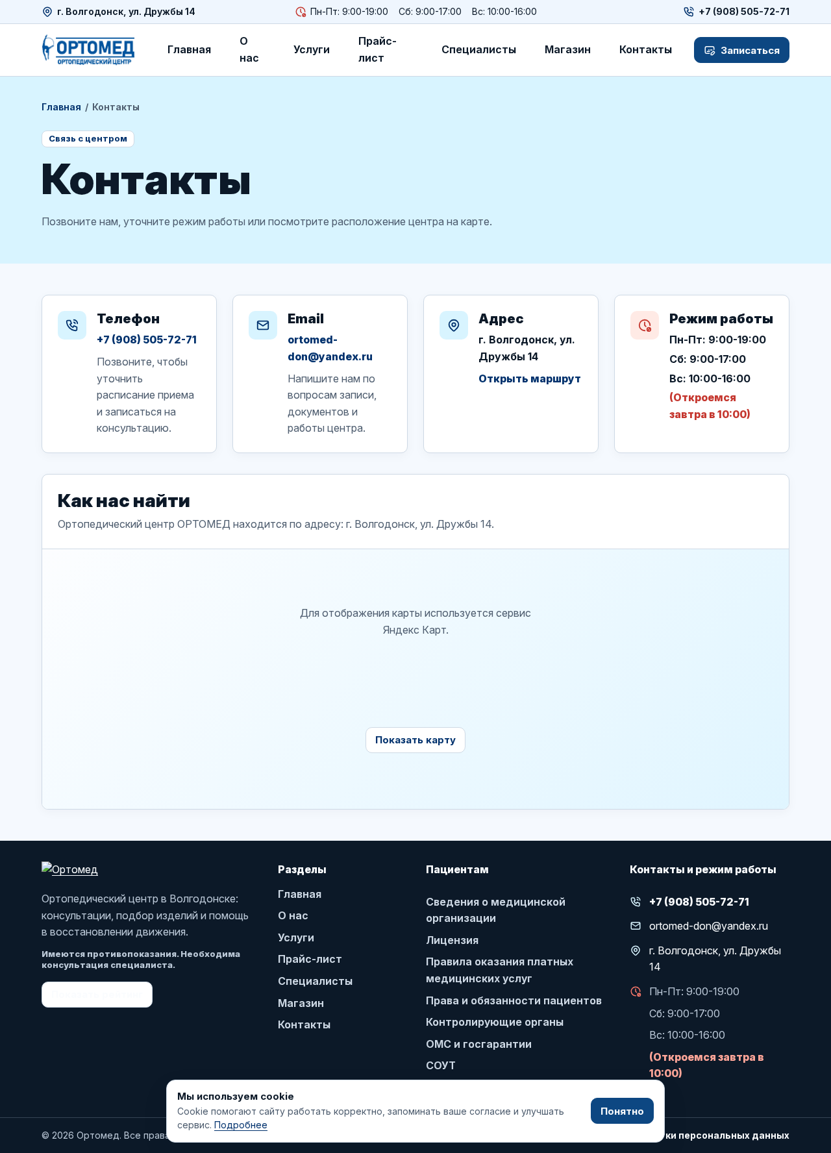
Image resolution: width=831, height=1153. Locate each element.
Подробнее (240, 1124)
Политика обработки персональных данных (682, 1135)
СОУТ (441, 1065)
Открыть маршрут (529, 378)
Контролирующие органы (495, 1021)
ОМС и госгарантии (479, 1043)
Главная (189, 49)
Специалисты (478, 49)
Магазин (568, 49)
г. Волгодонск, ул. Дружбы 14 (126, 11)
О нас (249, 49)
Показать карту (415, 740)
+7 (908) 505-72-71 (147, 339)
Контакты (645, 49)
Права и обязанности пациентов (514, 1000)
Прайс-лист (377, 49)
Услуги (311, 49)
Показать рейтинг (97, 994)
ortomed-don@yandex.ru (330, 348)
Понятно (622, 1111)
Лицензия (452, 940)
